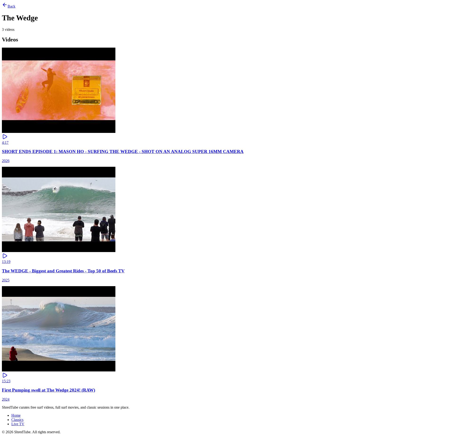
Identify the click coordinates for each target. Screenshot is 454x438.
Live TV (17, 424)
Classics (17, 420)
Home (16, 415)
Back (11, 6)
